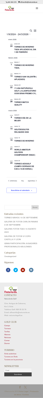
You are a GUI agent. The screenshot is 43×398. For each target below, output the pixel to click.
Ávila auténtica (10, 354)
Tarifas (7, 331)
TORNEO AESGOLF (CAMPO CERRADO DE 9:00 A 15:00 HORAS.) (24, 166)
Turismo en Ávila (11, 357)
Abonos (7, 334)
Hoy (22, 181)
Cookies (25, 395)
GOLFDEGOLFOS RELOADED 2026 (21, 130)
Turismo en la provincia (13, 360)
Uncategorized (10, 256)
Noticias (7, 337)
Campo (7, 325)
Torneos (7, 328)
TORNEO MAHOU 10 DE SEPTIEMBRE (21, 218)
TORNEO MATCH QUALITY (21, 103)
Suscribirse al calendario (20, 190)
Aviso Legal (23, 391)
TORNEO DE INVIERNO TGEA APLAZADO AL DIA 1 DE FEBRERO (25, 49)
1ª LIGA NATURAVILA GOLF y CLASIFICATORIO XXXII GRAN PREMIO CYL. (25, 91)
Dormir (7, 343)
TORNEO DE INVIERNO (24, 140)
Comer (7, 340)
